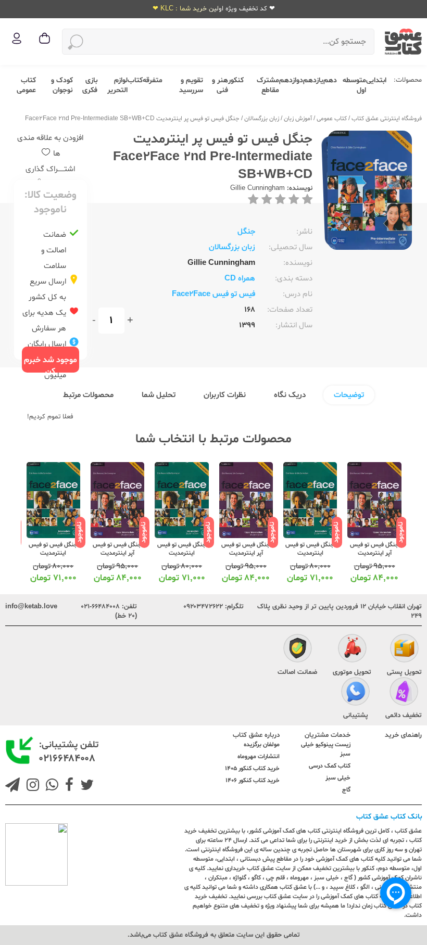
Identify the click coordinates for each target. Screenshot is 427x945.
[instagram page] (30, 786)
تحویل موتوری (352, 672)
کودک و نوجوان (62, 85)
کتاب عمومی (26, 85)
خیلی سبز (337, 778)
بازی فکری (89, 85)
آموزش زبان (298, 118)
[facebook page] (67, 786)
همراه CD (239, 278)
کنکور (236, 80)
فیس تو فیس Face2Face (213, 294)
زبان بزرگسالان (261, 118)
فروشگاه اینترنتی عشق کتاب (386, 118)
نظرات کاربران (225, 395)
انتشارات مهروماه (258, 756)
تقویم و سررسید (191, 85)
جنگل (246, 231)
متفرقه (152, 80)
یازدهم (313, 80)
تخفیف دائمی (403, 715)
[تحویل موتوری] (352, 650)
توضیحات (349, 395)
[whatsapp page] (50, 786)
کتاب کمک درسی (329, 766)
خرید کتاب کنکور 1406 (252, 780)
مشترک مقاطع (268, 85)
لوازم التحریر (117, 85)
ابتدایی (376, 80)
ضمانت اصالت (297, 672)
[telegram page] (12, 786)
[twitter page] (85, 786)
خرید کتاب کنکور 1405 (252, 768)
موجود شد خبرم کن (50, 363)
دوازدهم (291, 80)
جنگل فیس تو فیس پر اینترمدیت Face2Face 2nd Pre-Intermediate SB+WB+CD (132, 118)
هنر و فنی (220, 85)
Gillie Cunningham (257, 188)
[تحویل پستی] (404, 650)
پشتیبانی (355, 715)
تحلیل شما (158, 395)
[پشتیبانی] (355, 693)
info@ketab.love (31, 606)
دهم (330, 80)
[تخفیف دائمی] (404, 693)
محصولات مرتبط (88, 395)
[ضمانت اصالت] (297, 650)
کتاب (135, 80)
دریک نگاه (290, 395)
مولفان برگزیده (262, 744)
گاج (346, 790)
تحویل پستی (404, 672)
